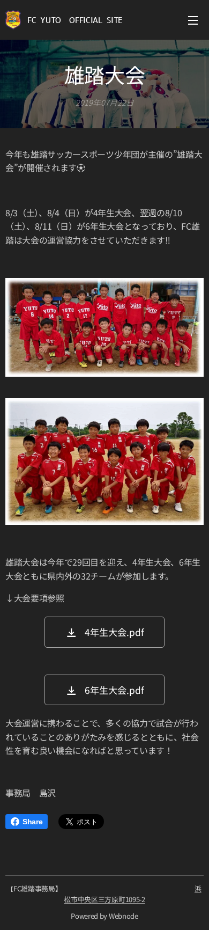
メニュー (193, 20)
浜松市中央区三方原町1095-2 (132, 894)
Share (32, 821)
